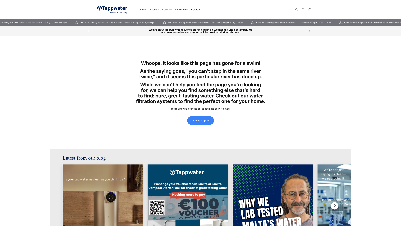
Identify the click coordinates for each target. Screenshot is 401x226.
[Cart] (309, 9)
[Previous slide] (88, 30)
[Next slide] (309, 30)
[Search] (296, 9)
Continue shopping (200, 120)
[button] (334, 206)
